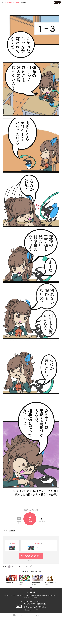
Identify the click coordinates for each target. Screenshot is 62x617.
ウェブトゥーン (12, 595)
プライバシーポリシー (53, 595)
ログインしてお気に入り (32, 556)
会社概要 (5, 595)
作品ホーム (31, 560)
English (30, 601)
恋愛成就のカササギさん (12, 2)
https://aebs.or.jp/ (27, 610)
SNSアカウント (32, 595)
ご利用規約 (44, 595)
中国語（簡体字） (37, 601)
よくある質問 (25, 595)
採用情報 (39, 595)
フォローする (27, 566)
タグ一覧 (19, 595)
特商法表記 (35, 597)
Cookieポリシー (28, 597)
